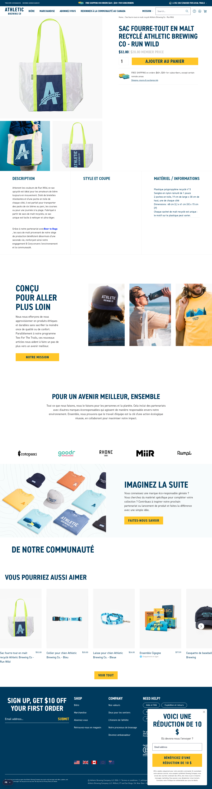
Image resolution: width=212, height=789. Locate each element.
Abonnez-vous (68, 11)
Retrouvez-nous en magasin (87, 727)
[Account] (199, 11)
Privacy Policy (48, 781)
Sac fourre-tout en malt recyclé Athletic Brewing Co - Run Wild (149, 17)
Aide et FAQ (151, 705)
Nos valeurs (114, 705)
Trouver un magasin (13, 3)
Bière (32, 11)
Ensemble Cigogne (150, 653)
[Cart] (205, 11)
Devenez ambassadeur (31, 3)
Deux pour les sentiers (119, 712)
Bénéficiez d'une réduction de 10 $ (177, 760)
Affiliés (146, 733)
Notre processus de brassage (122, 727)
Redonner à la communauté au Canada (103, 11)
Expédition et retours (174, 705)
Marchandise (47, 11)
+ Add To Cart (21, 641)
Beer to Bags (50, 228)
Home (121, 17)
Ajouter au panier (164, 61)
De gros (146, 731)
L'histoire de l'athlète (118, 720)
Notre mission (37, 357)
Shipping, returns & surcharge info (144, 80)
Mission (146, 11)
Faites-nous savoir (143, 520)
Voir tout (106, 675)
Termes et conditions (129, 780)
